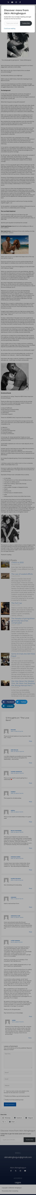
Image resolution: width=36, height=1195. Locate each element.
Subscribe (26, 23)
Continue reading (9, 28)
